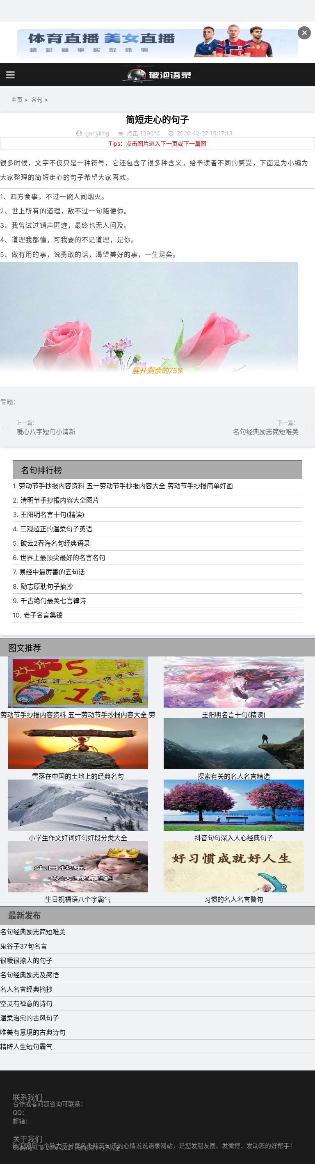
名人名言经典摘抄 (26, 989)
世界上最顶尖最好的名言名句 (62, 557)
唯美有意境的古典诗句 (33, 1032)
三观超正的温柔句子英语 (56, 529)
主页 (17, 99)
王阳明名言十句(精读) (52, 514)
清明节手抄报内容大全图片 (60, 500)
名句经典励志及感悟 (29, 975)
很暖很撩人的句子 (26, 960)
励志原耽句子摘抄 (47, 586)
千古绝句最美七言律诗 (53, 601)
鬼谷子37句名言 (23, 946)
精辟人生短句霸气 (26, 1047)
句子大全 (109, 1147)
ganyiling (97, 133)
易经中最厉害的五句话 (52, 572)
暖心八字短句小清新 (45, 432)
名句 (37, 99)
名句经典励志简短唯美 (266, 432)
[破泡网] (157, 74)
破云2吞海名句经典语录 (55, 543)
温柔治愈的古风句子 (29, 1018)
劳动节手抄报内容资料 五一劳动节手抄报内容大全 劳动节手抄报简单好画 (126, 486)
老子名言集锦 (43, 615)
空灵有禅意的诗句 (26, 1003)
